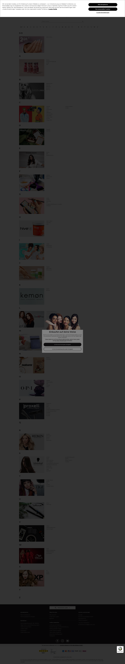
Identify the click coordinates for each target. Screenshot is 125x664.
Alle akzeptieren (103, 4)
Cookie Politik (52, 9)
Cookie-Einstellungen (102, 12)
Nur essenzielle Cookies (102, 9)
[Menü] (123, 647)
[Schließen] (122, 8)
